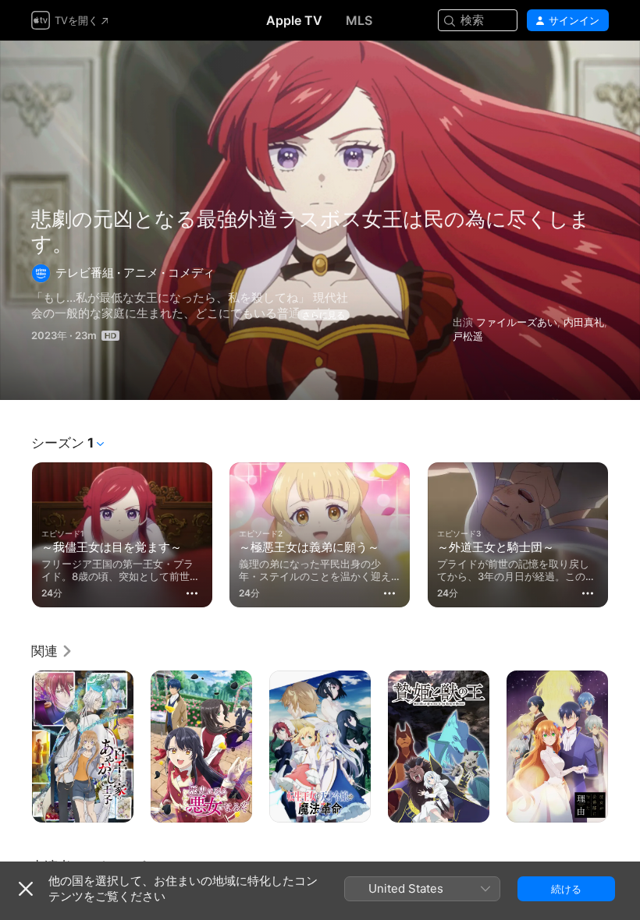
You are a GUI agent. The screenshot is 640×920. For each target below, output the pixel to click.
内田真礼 (584, 322)
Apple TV (294, 20)
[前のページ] (16, 532)
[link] (52, 651)
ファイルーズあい (516, 322)
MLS (359, 20)
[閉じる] (26, 889)
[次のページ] (624, 532)
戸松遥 (468, 336)
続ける (566, 889)
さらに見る (323, 315)
